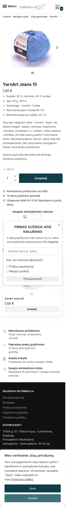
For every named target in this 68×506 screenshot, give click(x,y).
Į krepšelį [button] (31, 309)
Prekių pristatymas (15, 407)
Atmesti (32, 498)
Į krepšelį (41, 178)
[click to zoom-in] (33, 47)
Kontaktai (9, 402)
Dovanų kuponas (13, 397)
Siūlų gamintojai (39, 16)
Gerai (33, 488)
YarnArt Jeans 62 (14, 298)
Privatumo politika (14, 417)
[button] (15, 176)
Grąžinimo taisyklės (15, 412)
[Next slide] (57, 47)
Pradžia (7, 16)
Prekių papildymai (21, 266)
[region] (32, 478)
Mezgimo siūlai (20, 16)
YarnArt (53, 16)
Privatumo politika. (23, 479)
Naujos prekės (19, 271)
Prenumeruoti (33, 279)
